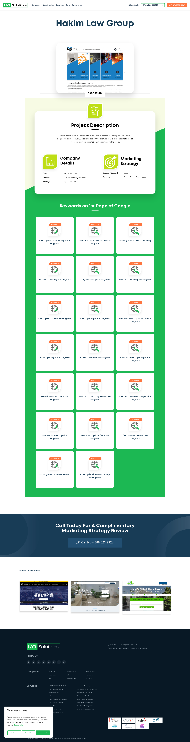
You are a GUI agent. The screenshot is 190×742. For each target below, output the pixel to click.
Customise (14, 733)
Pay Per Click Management (85, 686)
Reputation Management (85, 706)
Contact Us (52, 675)
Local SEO (52, 706)
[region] (28, 722)
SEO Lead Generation (56, 689)
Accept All (43, 733)
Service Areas (90, 671)
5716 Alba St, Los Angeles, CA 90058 (123, 645)
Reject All (28, 733)
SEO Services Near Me (56, 702)
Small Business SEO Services (58, 699)
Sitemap (89, 678)
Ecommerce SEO (54, 692)
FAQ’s (50, 678)
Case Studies (71, 671)
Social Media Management (85, 699)
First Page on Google (55, 709)
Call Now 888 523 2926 (97, 542)
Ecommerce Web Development (87, 696)
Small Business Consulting (85, 709)
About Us (52, 671)
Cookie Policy (19, 725)
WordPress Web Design (84, 692)
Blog (68, 675)
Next (175, 597)
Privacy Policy (71, 678)
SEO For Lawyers (54, 696)
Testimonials (90, 675)
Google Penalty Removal (85, 702)
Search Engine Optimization (135, 177)
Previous (17, 597)
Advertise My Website (56, 712)
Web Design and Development (87, 689)
